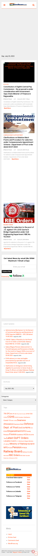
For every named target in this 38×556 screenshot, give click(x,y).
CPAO (12, 420)
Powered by (5, 276)
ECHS (5, 431)
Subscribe (6, 271)
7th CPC (7, 414)
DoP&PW (26, 427)
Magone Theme (17, 552)
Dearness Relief (19, 424)
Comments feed (13, 540)
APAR (27, 414)
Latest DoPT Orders (17, 438)
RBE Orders (14, 455)
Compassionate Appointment (13, 135)
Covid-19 (7, 420)
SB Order (22, 455)
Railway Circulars (27, 452)
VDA (16, 458)
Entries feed (12, 537)
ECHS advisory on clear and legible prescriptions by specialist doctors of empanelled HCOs (18, 361)
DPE (32, 428)
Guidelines (20, 434)
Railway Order (8, 224)
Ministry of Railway (18, 444)
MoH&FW (31, 444)
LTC (17, 441)
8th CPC (6, 84)
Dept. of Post (11, 427)
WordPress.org (13, 543)
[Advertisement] (19, 30)
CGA (31, 414)
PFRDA (24, 448)
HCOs (26, 434)
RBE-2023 (6, 455)
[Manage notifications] (33, 551)
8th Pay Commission (20, 414)
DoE (20, 427)
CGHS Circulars (19, 417)
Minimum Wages (23, 441)
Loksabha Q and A (10, 441)
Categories (5, 396)
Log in (10, 534)
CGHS (10, 416)
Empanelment (14, 431)
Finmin (12, 434)
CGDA (5, 417)
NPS (6, 447)
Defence (28, 423)
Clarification (27, 417)
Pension (16, 447)
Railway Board (13, 451)
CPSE (15, 420)
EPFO (24, 431)
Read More (7, 108)
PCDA (10, 448)
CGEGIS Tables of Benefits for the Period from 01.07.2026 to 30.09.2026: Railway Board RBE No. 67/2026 (19, 342)
